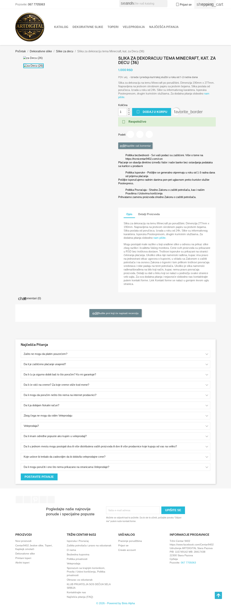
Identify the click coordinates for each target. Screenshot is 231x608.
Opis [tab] (129, 214)
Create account (127, 549)
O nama (71, 549)
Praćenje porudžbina (130, 540)
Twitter (27, 499)
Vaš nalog (126, 535)
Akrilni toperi (22, 562)
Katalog (61, 26)
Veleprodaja (134, 26)
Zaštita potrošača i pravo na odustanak (89, 545)
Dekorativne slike (88, 26)
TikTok (51, 499)
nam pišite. (159, 237)
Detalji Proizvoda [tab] (149, 214)
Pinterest (149, 134)
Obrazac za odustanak (80, 579)
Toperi (113, 26)
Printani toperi (23, 558)
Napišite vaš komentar (138, 145)
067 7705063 (36, 4)
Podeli (130, 134)
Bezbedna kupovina (78, 554)
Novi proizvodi (23, 540)
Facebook (19, 499)
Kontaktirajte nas (76, 592)
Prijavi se (123, 545)
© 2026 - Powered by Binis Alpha (115, 603)
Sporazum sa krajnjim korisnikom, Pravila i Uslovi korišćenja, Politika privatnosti (86, 572)
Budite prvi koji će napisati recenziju (118, 313)
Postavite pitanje (39, 476)
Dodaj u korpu (151, 111)
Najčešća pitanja (164, 26)
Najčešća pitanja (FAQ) (80, 596)
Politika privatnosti (77, 559)
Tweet (139, 134)
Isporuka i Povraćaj (78, 540)
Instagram (43, 499)
